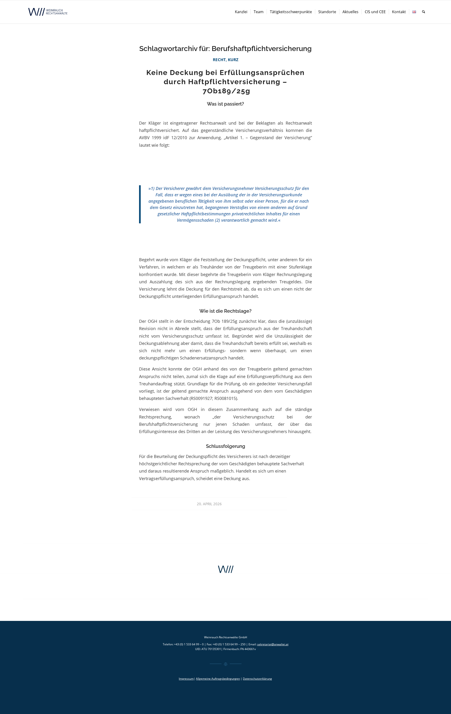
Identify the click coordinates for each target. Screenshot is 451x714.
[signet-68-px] (225, 569)
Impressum (186, 679)
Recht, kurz (225, 59)
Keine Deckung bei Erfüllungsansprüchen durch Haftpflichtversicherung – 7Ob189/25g (225, 81)
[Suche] (423, 12)
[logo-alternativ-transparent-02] (48, 12)
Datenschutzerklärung (257, 679)
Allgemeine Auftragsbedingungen (218, 679)
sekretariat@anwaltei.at (272, 644)
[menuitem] (241, 12)
